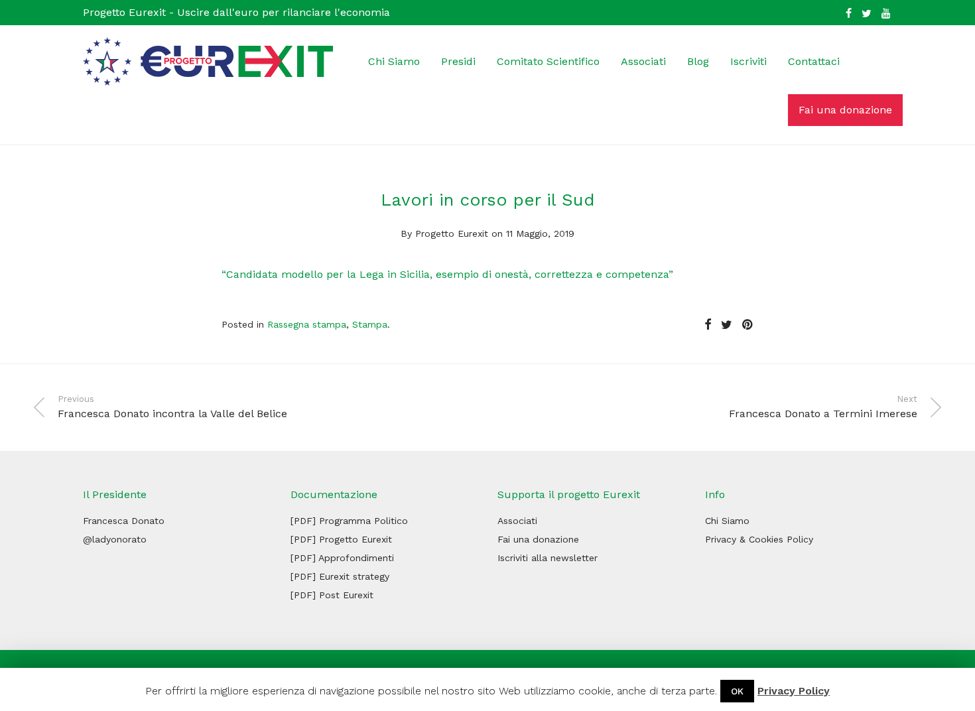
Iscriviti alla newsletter (547, 557)
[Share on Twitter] (726, 325)
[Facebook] (849, 12)
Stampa (369, 324)
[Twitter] (867, 12)
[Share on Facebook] (707, 325)
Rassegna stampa (306, 324)
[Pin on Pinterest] (748, 325)
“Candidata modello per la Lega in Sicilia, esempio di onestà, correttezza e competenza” (447, 274)
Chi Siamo (394, 61)
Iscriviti (748, 61)
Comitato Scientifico (548, 61)
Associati (643, 61)
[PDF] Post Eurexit (332, 595)
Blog (698, 61)
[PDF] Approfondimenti (342, 557)
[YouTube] (886, 12)
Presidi (458, 61)
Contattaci (814, 61)
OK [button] (737, 691)
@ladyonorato (115, 539)
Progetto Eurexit (451, 233)
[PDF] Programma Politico (349, 520)
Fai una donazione (845, 109)
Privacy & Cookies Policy (759, 539)
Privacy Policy (793, 690)
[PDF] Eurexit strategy (340, 576)
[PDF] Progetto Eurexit (341, 539)
